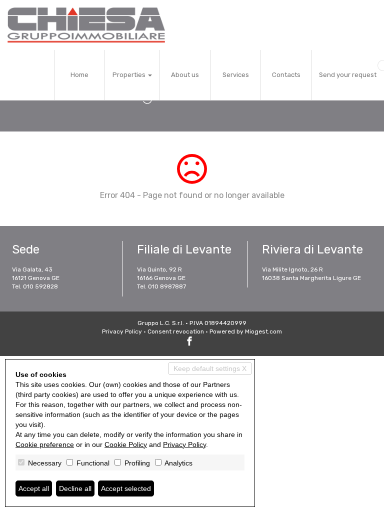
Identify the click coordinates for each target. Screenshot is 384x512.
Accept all (33, 488)
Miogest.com (263, 331)
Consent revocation (176, 331)
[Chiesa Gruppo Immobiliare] (86, 25)
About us (185, 74)
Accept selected (126, 488)
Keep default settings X (210, 368)
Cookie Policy (125, 444)
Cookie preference (45, 444)
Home (79, 74)
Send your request (347, 74)
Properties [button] (129, 74)
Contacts (286, 74)
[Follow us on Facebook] (189, 342)
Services (235, 74)
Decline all (75, 488)
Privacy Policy (122, 331)
